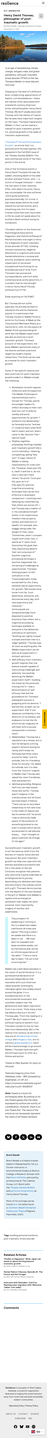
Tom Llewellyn (12, 1290)
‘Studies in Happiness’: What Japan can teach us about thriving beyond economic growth (22, 1261)
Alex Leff (9, 1277)
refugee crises (24, 1039)
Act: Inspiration (12, 11)
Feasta (38, 26)
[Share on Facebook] (16, 1137)
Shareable (22, 1290)
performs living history (22, 1191)
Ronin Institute (18, 1177)
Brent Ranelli (11, 26)
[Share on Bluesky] (8, 1137)
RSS (30, 1418)
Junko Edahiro (12, 1266)
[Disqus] (23, 1341)
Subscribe (20, 1418)
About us (11, 1414)
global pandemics (23, 1042)
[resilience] (9, 3)
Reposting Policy (16, 1406)
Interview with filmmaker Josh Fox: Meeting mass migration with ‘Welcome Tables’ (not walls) (22, 1284)
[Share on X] (23, 1137)
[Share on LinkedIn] (31, 1137)
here (15, 1204)
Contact (23, 1414)
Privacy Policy (32, 1406)
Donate (34, 1414)
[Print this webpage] (38, 1137)
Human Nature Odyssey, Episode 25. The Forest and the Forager (23, 1273)
